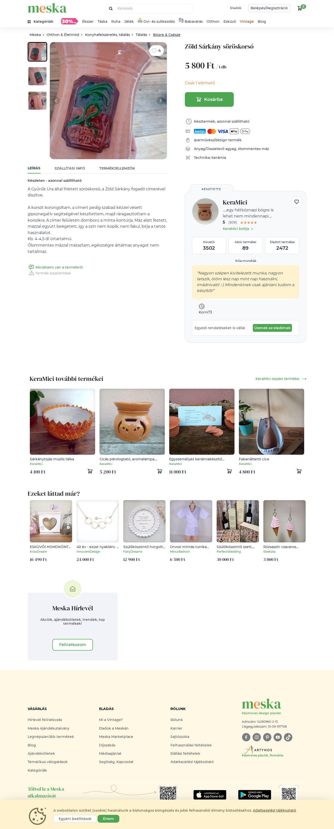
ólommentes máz (253, 149)
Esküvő (229, 21)
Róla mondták (245, 261)
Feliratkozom (72, 644)
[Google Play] (209, 795)
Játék (129, 21)
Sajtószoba (179, 736)
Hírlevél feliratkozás (45, 720)
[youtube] (277, 737)
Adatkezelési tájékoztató (192, 762)
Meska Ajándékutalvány (48, 728)
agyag (230, 149)
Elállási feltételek (185, 753)
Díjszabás (107, 745)
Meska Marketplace (116, 736)
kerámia (219, 157)
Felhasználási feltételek (191, 745)
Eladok (235, 8)
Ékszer (88, 21)
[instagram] (256, 737)
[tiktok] (288, 737)
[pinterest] (267, 737)
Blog (262, 21)
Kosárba (213, 99)
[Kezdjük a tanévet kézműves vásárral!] (69, 21)
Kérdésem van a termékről (59, 267)
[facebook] (246, 737)
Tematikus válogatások (48, 762)
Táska (102, 21)
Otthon (213, 21)
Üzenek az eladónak (272, 328)
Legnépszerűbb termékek (51, 736)
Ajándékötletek (41, 753)
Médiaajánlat (110, 753)
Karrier (176, 728)
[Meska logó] (47, 8)
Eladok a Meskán (114, 728)
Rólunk (176, 720)
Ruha (115, 21)
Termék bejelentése (53, 273)
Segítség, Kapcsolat (116, 762)
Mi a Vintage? (111, 720)
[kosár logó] (300, 8)
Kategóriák (37, 770)
